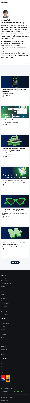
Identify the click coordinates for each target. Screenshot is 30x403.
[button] (28, 2)
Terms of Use (4, 397)
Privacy (10, 397)
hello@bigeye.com (5, 391)
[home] (4, 2)
